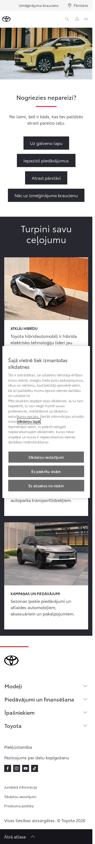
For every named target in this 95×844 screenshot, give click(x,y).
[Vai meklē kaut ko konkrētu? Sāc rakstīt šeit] (67, 19)
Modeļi (13, 685)
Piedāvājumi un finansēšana (39, 699)
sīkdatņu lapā (29, 421)
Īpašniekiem (19, 712)
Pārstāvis (81, 5)
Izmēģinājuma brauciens (39, 5)
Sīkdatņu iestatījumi (20, 796)
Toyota (13, 725)
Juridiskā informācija (20, 787)
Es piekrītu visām (46, 471)
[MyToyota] (77, 19)
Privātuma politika (19, 805)
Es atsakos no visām (46, 485)
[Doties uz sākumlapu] (6, 19)
